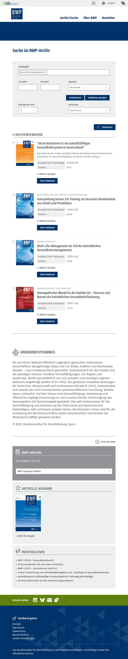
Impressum (18, 627)
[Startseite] (17, 14)
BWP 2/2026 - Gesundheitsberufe (36, 560)
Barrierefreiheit (20, 634)
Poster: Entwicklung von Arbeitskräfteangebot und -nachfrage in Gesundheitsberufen (63, 572)
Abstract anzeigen (47, 174)
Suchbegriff (23, 66)
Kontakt (16, 624)
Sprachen (72, 81)
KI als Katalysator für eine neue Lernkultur (40, 564)
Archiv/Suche (69, 18)
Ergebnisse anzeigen (97, 97)
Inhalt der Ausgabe (26, 536)
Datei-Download (47, 180)
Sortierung (73, 104)
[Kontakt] (123, 3)
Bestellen (108, 18)
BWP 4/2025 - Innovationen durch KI (37, 568)
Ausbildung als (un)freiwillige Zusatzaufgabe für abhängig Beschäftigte (55, 576)
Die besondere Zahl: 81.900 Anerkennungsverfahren (46, 580)
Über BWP (90, 18)
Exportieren (107, 127)
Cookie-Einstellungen (23, 638)
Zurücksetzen (75, 97)
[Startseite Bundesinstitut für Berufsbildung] (46, 3)
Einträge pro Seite (26, 104)
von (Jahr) (22, 81)
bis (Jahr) (45, 81)
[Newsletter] (93, 3)
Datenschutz (19, 631)
